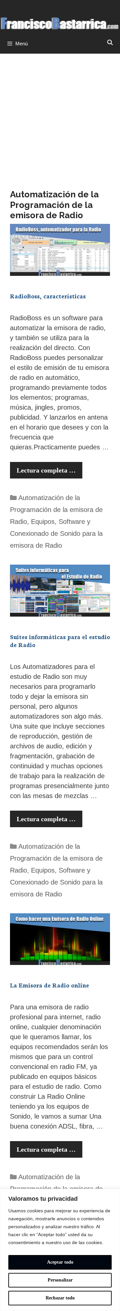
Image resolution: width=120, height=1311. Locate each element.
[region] (60, 1250)
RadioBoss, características (48, 295)
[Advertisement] (60, 116)
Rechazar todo (60, 1297)
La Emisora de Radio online (49, 985)
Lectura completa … (46, 470)
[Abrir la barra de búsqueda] (110, 43)
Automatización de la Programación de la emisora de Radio (56, 509)
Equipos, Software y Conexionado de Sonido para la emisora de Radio (56, 533)
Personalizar (60, 1280)
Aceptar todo (60, 1262)
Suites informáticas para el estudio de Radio (60, 640)
